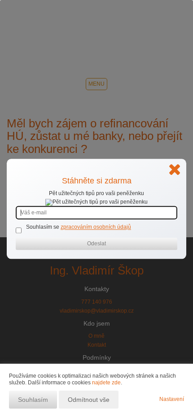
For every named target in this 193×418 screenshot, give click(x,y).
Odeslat (96, 244)
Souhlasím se (43, 227)
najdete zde (106, 382)
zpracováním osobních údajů (96, 227)
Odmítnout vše (89, 399)
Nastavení (171, 399)
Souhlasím (33, 399)
